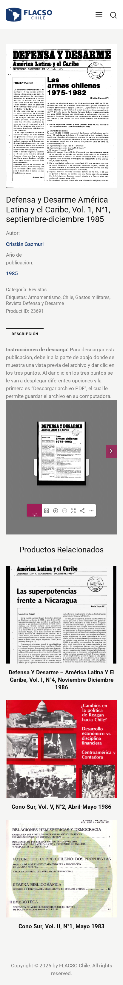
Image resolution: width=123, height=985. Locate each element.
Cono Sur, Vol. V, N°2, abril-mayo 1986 (61, 806)
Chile (68, 297)
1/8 (35, 515)
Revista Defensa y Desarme (35, 303)
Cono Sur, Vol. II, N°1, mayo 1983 (61, 926)
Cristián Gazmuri (25, 244)
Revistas (38, 289)
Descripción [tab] (25, 334)
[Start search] (113, 14)
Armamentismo (44, 297)
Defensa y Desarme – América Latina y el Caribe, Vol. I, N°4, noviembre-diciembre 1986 (62, 679)
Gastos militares (92, 297)
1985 (12, 273)
